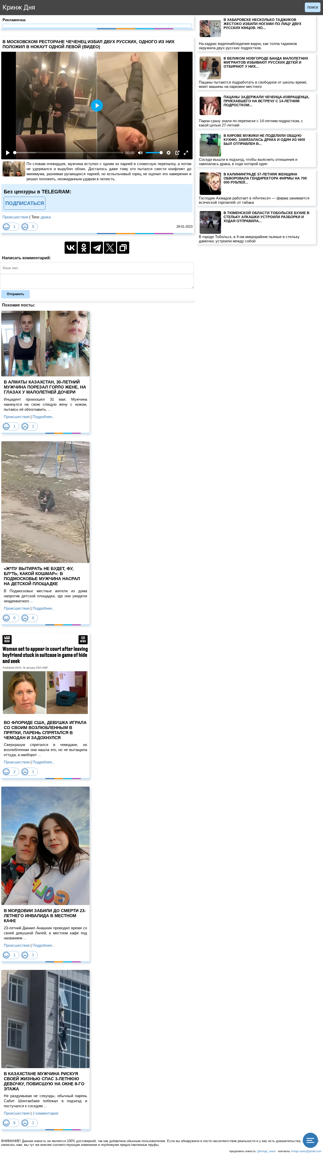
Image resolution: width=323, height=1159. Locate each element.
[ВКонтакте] (71, 248)
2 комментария (45, 1113)
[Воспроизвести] (8, 153)
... (49, 409)
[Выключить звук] (140, 153)
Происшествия (15, 217)
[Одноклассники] (84, 248)
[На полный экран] (186, 153)
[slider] (68, 152)
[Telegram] (97, 248)
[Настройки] (169, 153)
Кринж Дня (19, 7)
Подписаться (24, 203)
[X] (110, 248)
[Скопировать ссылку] (123, 248)
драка (46, 217)
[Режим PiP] (177, 153)
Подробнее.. (43, 417)
